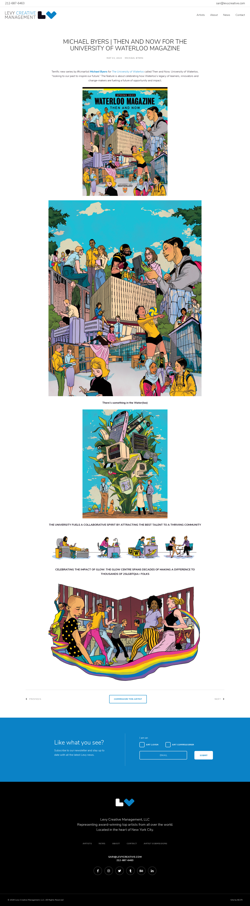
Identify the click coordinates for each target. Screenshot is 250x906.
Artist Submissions (155, 843)
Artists (201, 15)
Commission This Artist (128, 699)
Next (218, 699)
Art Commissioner (183, 744)
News (226, 15)
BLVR (240, 900)
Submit (203, 755)
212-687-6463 (14, 3)
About (214, 15)
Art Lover (152, 744)
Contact (240, 15)
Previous (35, 699)
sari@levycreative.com (230, 3)
